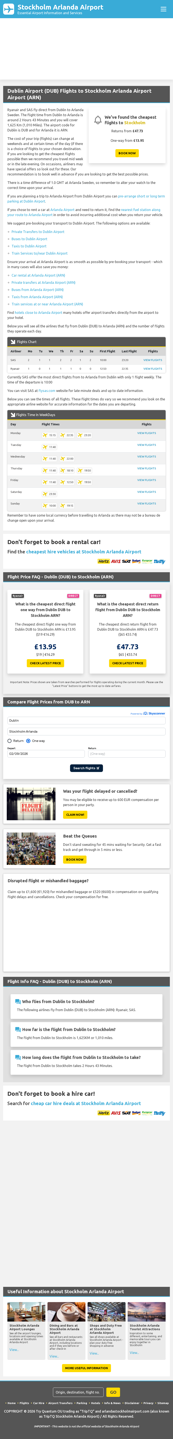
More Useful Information (86, 1368)
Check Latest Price (45, 663)
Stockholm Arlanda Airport (60, 9)
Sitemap (163, 1403)
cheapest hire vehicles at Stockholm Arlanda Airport (83, 551)
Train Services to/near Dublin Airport (40, 253)
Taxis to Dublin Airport (29, 246)
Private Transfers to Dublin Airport (38, 232)
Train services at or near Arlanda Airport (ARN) (47, 304)
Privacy (148, 1403)
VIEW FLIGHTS (152, 359)
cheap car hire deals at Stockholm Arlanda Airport (86, 1103)
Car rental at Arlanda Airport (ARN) (38, 275)
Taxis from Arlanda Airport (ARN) (37, 297)
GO (113, 1392)
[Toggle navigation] (163, 9)
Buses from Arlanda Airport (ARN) (38, 290)
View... (14, 1350)
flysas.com (47, 391)
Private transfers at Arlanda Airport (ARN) (44, 282)
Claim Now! (75, 814)
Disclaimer (132, 1403)
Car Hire (38, 1403)
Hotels (95, 1403)
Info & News (112, 1403)
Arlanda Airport (62, 210)
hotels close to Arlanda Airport (38, 312)
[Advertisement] (86, 50)
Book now (127, 153)
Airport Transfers (60, 1403)
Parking (82, 1403)
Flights (24, 1403)
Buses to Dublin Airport (29, 239)
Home (12, 1403)
